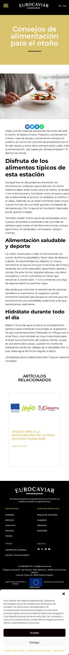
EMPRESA (9, 515)
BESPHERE (42, 531)
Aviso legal (58, 650)
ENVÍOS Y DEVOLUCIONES (17, 555)
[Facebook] (38, 549)
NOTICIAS (9, 531)
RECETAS (9, 520)
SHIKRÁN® (42, 520)
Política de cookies (15, 650)
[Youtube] (49, 549)
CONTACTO (10, 525)
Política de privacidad (39, 650)
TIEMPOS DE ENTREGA (15, 550)
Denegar (34, 642)
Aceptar (34, 632)
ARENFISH (41, 525)
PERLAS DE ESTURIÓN (47, 515)
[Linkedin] (45, 549)
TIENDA (8, 536)
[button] (63, 594)
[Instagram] (42, 549)
